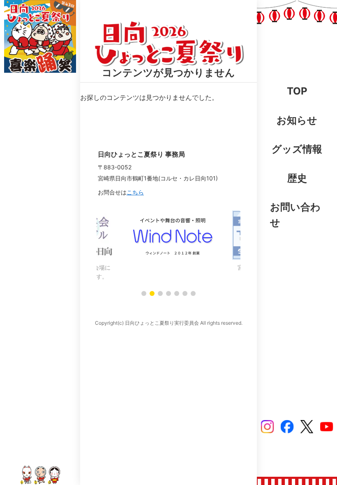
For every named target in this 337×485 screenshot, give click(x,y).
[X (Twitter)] (307, 426)
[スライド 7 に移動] (193, 293)
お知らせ (297, 120)
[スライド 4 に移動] (168, 293)
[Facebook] (287, 426)
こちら (135, 192)
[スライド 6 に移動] (184, 293)
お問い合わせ (295, 215)
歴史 (297, 178)
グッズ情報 (297, 149)
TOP (297, 91)
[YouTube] (326, 426)
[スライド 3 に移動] (160, 293)
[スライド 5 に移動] (176, 293)
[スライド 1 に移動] (143, 293)
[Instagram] (267, 426)
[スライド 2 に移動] (152, 293)
